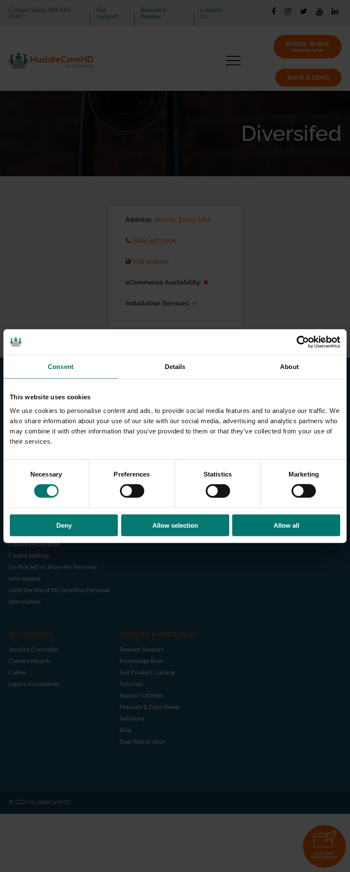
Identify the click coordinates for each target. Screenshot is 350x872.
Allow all (286, 525)
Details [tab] (175, 366)
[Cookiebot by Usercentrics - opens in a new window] (302, 342)
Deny (64, 525)
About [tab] (289, 366)
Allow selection (175, 525)
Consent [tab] (60, 366)
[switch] (132, 491)
